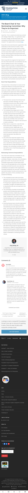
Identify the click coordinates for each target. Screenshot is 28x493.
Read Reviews (22, 2)
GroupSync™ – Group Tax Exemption (9, 368)
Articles (2, 391)
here (22, 42)
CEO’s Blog (7, 16)
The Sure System (20, 4)
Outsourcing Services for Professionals (9, 371)
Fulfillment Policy (22, 486)
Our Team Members (5, 430)
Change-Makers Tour (7, 4)
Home (2, 16)
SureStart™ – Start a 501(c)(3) (7, 348)
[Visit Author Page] (14, 241)
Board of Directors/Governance (15, 16)
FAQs (2, 394)
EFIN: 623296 (4, 469)
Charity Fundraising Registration (8, 359)
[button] (26, 8)
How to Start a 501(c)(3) (6, 407)
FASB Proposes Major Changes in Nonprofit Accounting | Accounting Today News (8, 314)
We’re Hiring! (4, 436)
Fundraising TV (4, 412)
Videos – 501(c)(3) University (7, 397)
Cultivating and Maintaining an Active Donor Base (22, 314)
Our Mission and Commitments (8, 433)
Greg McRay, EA (14, 30)
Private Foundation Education (7, 409)
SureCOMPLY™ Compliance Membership (10, 365)
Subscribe (4, 455)
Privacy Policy (14, 486)
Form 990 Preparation (6, 357)
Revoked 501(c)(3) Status (6, 354)
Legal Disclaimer (6, 486)
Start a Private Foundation (7, 351)
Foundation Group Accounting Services (9, 362)
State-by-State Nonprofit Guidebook (9, 399)
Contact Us (14, 488)
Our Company (4, 427)
